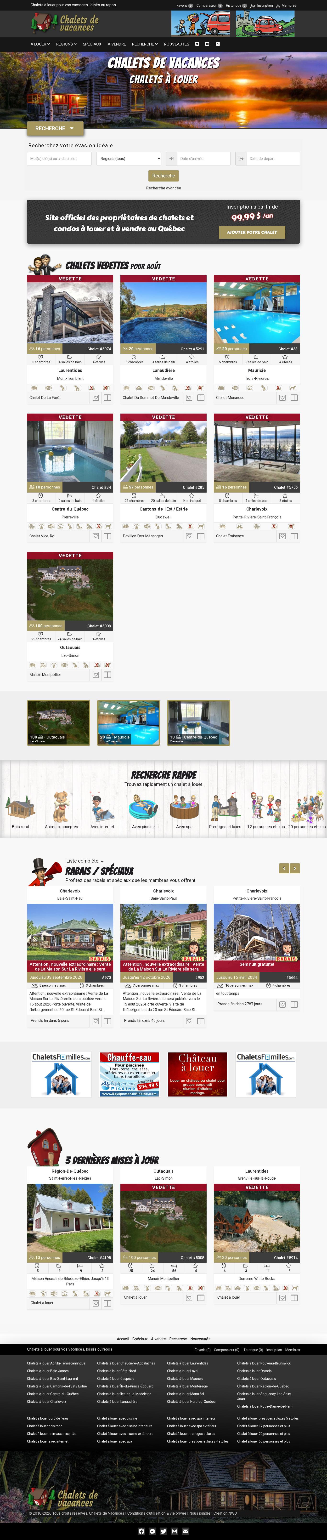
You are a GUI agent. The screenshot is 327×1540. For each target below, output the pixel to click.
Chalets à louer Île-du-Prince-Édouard (125, 1386)
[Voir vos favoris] (197, 44)
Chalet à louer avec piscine (117, 1418)
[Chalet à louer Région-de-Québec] (70, 1218)
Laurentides (70, 370)
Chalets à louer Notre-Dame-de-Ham (265, 1406)
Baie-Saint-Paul (70, 898)
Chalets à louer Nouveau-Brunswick (264, 1363)
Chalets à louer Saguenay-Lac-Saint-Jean (265, 1396)
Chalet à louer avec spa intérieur (191, 1418)
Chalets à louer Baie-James (48, 1371)
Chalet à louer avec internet (47, 1441)
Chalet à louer (42, 1303)
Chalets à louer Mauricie (185, 1379)
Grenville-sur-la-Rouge (257, 1178)
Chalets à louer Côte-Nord (116, 1371)
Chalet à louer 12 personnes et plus (263, 1426)
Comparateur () (226, 1350)
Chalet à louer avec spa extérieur (191, 1426)
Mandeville (163, 378)
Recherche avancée (163, 188)
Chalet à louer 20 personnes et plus (263, 1434)
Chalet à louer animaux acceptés (51, 1434)
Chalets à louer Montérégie (187, 1386)
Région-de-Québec (70, 1171)
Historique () (253, 1350)
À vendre (117, 44)
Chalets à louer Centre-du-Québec (53, 1394)
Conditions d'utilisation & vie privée (156, 1513)
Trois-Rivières (257, 378)
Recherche (143, 44)
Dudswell (163, 517)
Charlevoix (256, 508)
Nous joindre (199, 1513)
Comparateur (209, 5)
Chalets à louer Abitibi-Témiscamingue (56, 1363)
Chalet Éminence (230, 536)
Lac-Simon (70, 655)
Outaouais (70, 647)
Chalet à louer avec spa (114, 1441)
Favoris (184, 5)
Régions (64, 44)
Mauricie (257, 370)
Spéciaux (92, 44)
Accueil (123, 1339)
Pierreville (70, 517)
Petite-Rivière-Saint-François (257, 517)
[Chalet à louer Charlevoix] (257, 448)
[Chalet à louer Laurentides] (70, 309)
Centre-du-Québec (70, 508)
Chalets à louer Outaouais (256, 1379)
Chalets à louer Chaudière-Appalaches (126, 1363)
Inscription (265, 5)
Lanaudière (163, 370)
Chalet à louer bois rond (44, 1426)
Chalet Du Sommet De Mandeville (151, 397)
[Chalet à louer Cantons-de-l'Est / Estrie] (163, 448)
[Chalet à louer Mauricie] (257, 309)
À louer (38, 44)
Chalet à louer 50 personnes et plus (263, 1441)
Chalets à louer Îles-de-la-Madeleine (124, 1394)
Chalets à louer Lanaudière (117, 1402)
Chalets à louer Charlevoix (46, 1402)
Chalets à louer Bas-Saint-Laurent (52, 1379)
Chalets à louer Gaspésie (115, 1379)
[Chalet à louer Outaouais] (70, 586)
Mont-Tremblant (70, 378)
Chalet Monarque (230, 397)
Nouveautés (176, 44)
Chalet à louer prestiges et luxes (191, 1434)
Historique (235, 5)
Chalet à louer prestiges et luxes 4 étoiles (198, 1441)
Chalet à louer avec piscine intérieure (124, 1426)
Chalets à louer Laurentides (187, 1363)
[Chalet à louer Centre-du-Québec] (70, 448)
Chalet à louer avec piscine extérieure (125, 1434)
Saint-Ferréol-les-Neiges (70, 1178)
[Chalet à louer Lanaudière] (163, 309)
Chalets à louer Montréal (185, 1394)
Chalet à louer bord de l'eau (47, 1418)
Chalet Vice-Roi (42, 536)
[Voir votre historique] (218, 44)
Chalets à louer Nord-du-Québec (191, 1402)
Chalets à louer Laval (182, 1371)
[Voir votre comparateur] (207, 44)
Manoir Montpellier (45, 674)
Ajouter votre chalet (252, 232)
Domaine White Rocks (256, 1278)
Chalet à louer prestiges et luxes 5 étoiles (268, 1418)
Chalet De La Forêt (45, 397)
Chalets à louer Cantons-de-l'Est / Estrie (57, 1386)
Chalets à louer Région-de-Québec (263, 1386)
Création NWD (225, 1513)
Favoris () (203, 1350)
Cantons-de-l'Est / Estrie (164, 508)
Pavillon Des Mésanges (143, 536)
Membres (288, 5)
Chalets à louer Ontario (254, 1371)
